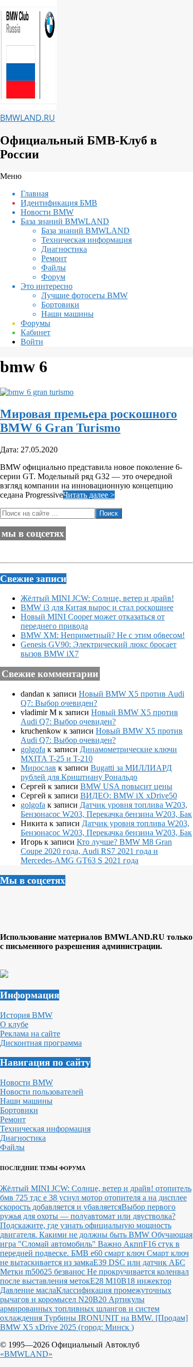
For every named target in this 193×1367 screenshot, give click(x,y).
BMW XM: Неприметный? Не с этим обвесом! (103, 635)
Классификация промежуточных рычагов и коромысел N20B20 (85, 1295)
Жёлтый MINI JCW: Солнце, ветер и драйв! (97, 598)
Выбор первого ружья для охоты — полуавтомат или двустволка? (88, 1211)
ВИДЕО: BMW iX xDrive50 (128, 795)
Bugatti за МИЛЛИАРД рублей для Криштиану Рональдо (96, 772)
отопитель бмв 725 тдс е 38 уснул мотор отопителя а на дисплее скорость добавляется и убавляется (95, 1197)
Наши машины (26, 1101)
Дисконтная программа (41, 1042)
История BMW (26, 1015)
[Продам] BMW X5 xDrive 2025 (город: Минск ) (94, 1323)
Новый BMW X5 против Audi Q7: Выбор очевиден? (99, 717)
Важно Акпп (120, 1244)
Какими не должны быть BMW (95, 1234)
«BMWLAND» (26, 1354)
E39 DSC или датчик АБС (139, 1262)
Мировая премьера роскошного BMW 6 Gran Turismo (88, 420)
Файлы (12, 1147)
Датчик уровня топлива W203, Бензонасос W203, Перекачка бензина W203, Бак (106, 809)
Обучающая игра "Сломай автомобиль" (96, 1239)
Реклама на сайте (30, 1033)
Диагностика (23, 1138)
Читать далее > (89, 494)
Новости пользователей (41, 1091)
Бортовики (19, 1110)
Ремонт (13, 1119)
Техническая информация (45, 1128)
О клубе (14, 1024)
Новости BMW (26, 1082)
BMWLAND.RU (27, 117)
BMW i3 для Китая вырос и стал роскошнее (97, 607)
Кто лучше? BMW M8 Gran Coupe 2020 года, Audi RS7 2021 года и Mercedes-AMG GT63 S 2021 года (96, 851)
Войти (32, 341)
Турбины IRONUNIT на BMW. (99, 1318)
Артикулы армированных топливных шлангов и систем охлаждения (80, 1308)
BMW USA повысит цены (126, 786)
